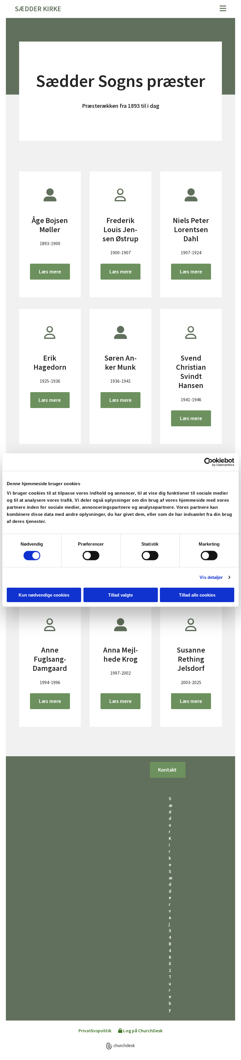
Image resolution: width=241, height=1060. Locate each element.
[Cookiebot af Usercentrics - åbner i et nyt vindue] (208, 462)
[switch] (91, 555)
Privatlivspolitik (94, 1030)
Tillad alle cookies (197, 594)
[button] (157, 9)
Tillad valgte (120, 594)
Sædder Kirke (38, 8)
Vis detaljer (211, 577)
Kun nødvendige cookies (44, 594)
